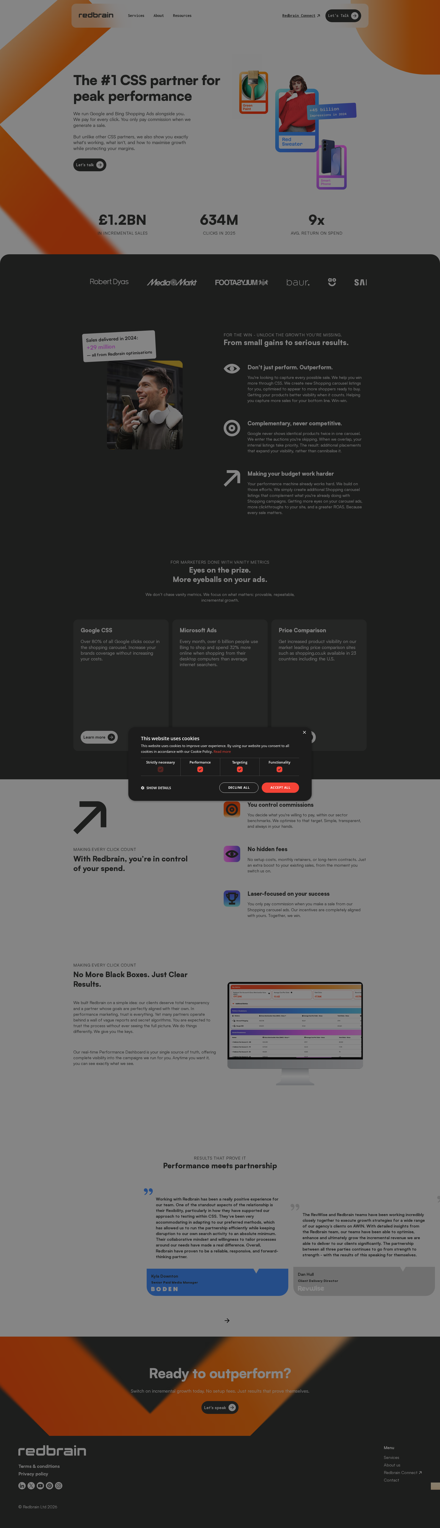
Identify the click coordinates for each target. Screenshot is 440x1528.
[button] (156, 788)
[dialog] (220, 764)
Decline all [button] (239, 787)
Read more (222, 751)
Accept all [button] (280, 787)
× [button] (304, 732)
